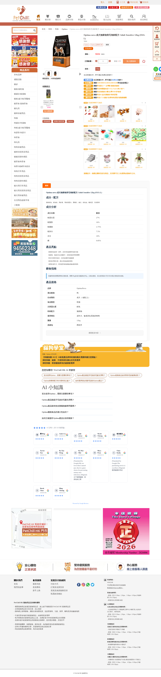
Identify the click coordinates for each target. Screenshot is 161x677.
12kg (97, 69)
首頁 (43, 29)
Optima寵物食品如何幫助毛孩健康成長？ (125, 375)
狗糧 (16, 118)
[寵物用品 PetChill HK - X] (92, 586)
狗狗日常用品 (19, 171)
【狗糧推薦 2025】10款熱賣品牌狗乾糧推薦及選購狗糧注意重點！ (70, 357)
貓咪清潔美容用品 (21, 152)
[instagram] (83, 586)
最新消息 (36, 584)
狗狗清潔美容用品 (21, 176)
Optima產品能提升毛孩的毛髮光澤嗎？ (91, 375)
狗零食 (17, 137)
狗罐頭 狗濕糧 (20, 123)
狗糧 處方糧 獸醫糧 (22, 128)
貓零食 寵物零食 (21, 104)
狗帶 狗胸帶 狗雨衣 (22, 166)
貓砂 (16, 84)
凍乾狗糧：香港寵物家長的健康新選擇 (58, 363)
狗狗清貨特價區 (20, 181)
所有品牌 (18, 75)
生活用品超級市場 (21, 200)
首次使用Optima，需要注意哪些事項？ (58, 375)
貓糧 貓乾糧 (19, 89)
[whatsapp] (88, 586)
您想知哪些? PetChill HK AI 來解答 (58, 370)
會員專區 (36, 587)
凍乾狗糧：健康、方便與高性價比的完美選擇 (61, 360)
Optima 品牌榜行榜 (96, 45)
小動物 (17, 205)
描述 (46, 185)
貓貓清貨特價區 (20, 157)
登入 (102, 2)
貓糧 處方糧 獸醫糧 (22, 99)
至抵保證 (47, 121)
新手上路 (36, 590)
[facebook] (78, 586)
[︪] (143, 61)
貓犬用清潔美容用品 (22, 191)
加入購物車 (131, 61)
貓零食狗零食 (19, 162)
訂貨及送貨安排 (57, 587)
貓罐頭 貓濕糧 (20, 94)
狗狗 (50, 29)
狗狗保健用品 (19, 147)
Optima (65, 29)
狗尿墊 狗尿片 (20, 133)
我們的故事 (18, 587)
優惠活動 (18, 79)
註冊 (110, 2)
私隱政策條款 (56, 594)
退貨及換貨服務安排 (59, 590)
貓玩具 (17, 108)
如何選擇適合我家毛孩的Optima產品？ (89, 381)
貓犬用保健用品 (20, 195)
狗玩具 (17, 142)
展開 (107, 45)
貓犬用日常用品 (20, 186)
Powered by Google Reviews (80, 503)
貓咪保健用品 (19, 113)
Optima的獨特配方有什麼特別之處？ (57, 381)
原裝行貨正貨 (59, 121)
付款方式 (54, 584)
